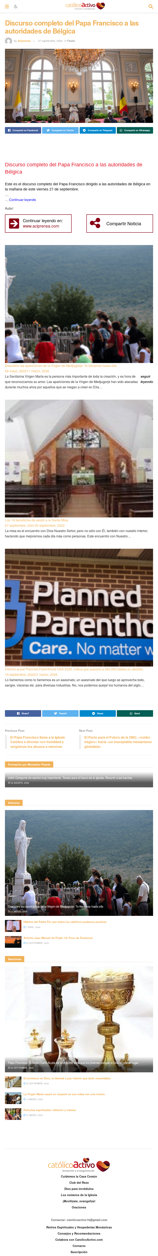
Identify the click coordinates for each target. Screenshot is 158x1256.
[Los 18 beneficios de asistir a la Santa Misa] (79, 458)
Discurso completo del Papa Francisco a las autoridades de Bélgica (73, 168)
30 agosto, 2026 (19, 782)
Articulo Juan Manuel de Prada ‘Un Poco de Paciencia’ (58, 938)
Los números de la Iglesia (79, 1195)
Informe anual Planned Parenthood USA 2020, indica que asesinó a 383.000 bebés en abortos (74, 669)
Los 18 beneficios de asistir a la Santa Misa (36, 520)
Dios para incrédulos (79, 1189)
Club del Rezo (79, 1182)
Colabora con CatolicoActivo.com (79, 1239)
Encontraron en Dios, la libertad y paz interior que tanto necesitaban (67, 1078)
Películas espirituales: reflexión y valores (49, 1110)
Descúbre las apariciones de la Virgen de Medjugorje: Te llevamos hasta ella (61, 365)
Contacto (79, 1246)
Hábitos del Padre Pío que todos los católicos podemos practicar (65, 922)
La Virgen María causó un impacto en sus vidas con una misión (64, 1094)
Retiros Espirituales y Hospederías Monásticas (79, 1227)
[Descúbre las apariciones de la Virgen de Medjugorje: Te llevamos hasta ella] (79, 304)
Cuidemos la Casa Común (79, 1176)
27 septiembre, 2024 (50, 41)
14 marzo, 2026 (34, 1099)
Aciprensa (24, 41)
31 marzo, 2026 (34, 1115)
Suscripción (79, 1252)
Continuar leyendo (22, 199)
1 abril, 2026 (33, 927)
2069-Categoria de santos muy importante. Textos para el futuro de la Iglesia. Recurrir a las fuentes (70, 778)
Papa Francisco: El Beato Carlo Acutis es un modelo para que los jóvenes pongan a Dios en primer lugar (73, 1063)
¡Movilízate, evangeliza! (79, 1201)
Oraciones (79, 1207)
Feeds (71, 41)
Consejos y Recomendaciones (79, 1233)
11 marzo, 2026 (18, 911)
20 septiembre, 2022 (37, 943)
